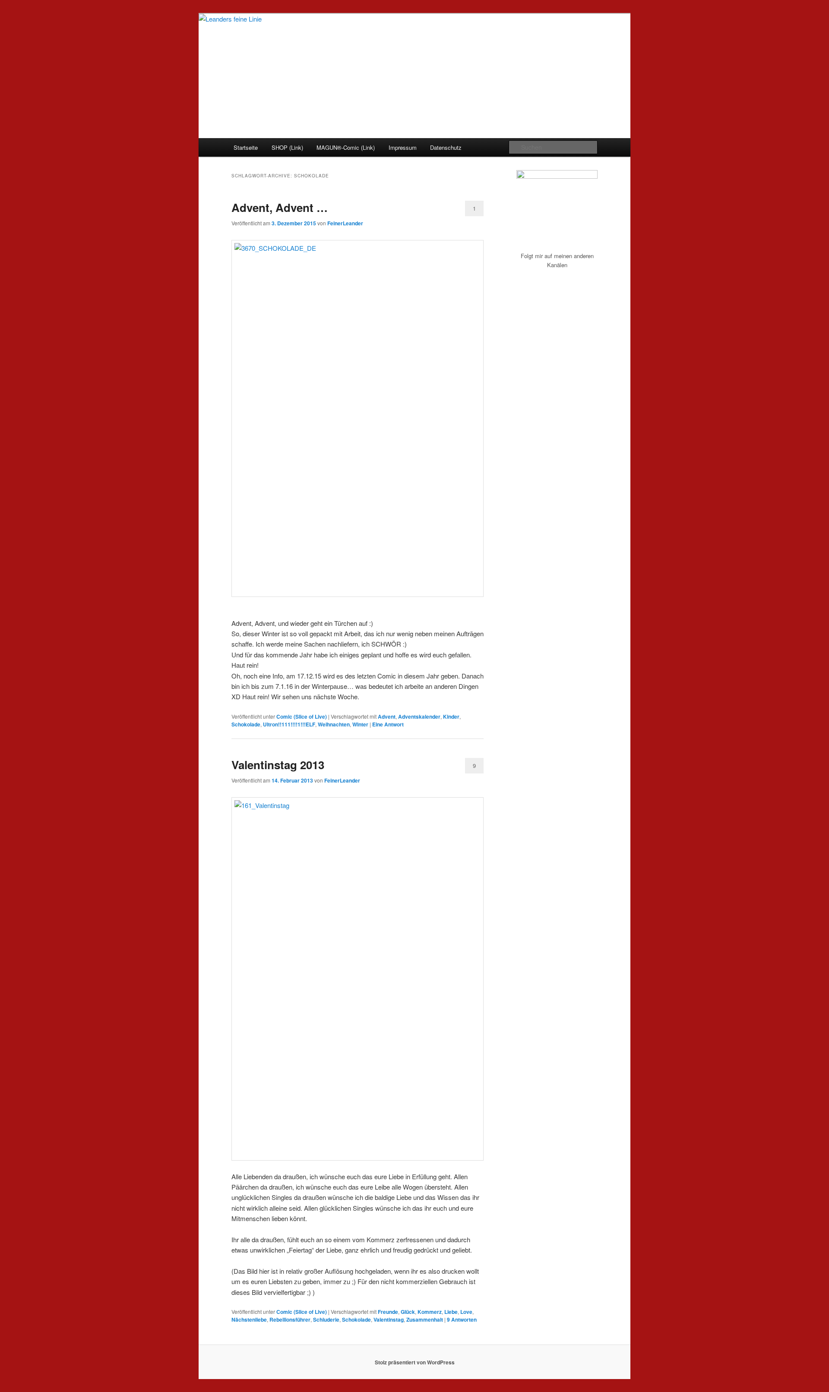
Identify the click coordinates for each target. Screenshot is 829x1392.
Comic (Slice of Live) (301, 716)
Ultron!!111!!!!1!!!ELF (289, 724)
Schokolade (245, 724)
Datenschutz (446, 147)
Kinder (451, 716)
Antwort (388, 724)
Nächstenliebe (249, 1319)
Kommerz (430, 1312)
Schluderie (326, 1319)
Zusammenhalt (424, 1319)
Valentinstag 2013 (277, 765)
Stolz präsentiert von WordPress (415, 1362)
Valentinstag (388, 1319)
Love (466, 1312)
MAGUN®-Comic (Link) (345, 147)
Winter (360, 724)
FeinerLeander (345, 223)
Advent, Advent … (279, 207)
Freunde (388, 1312)
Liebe (451, 1312)
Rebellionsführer (289, 1319)
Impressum (403, 147)
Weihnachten (334, 724)
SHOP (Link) (287, 147)
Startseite (246, 147)
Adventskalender (419, 716)
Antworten (462, 1319)
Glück (408, 1312)
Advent (387, 716)
